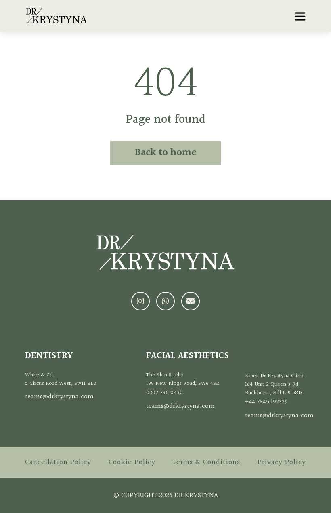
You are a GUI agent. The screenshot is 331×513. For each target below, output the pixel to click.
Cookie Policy (132, 462)
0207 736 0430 (164, 393)
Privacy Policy (282, 462)
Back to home (165, 152)
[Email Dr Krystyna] (190, 301)
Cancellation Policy (58, 462)
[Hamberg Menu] (300, 16)
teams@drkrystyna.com (59, 397)
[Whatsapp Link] (165, 301)
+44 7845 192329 (266, 402)
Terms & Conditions (206, 462)
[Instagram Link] (140, 301)
